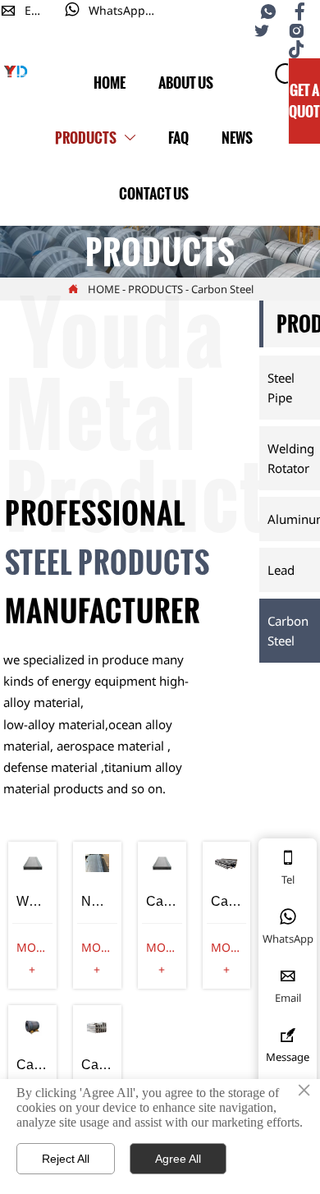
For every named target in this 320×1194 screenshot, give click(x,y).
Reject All (65, 1158)
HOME (104, 289)
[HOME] (16, 71)
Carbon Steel (222, 289)
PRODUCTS (155, 289)
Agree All (178, 1158)
